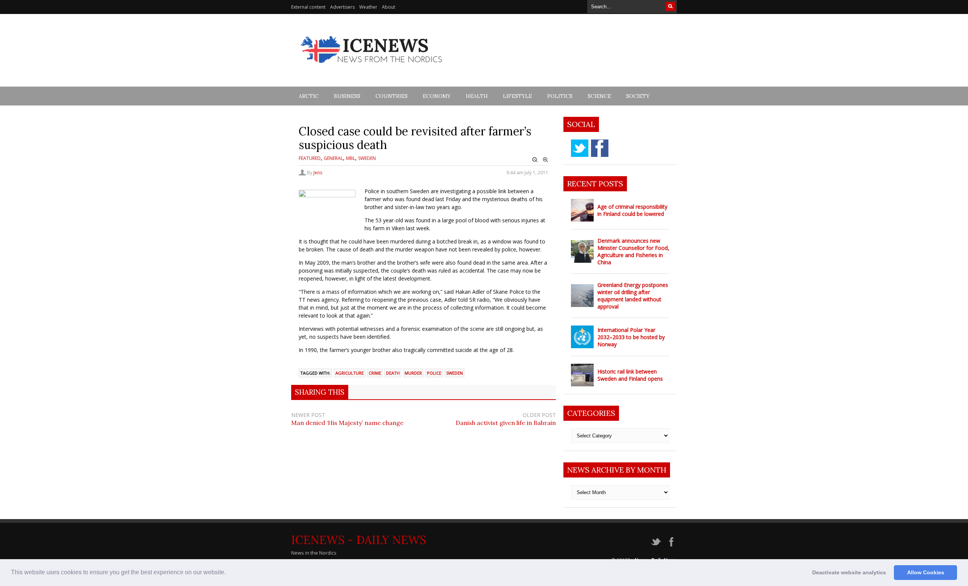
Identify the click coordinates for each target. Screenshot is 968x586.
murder (413, 373)
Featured (310, 158)
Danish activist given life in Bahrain (506, 422)
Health (477, 96)
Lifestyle (517, 96)
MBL (350, 158)
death (393, 373)
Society (638, 96)
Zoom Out (535, 160)
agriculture (349, 373)
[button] (228, 573)
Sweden (367, 158)
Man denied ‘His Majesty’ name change (347, 422)
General (333, 158)
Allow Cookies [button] (925, 572)
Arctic (309, 96)
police (434, 373)
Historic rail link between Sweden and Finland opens (630, 375)
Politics (559, 96)
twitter (579, 148)
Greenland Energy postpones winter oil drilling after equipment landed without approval (632, 295)
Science (599, 96)
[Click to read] (582, 210)
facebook (599, 148)
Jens (317, 172)
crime (375, 373)
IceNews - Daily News (358, 540)
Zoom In (545, 160)
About (388, 7)
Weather (368, 7)
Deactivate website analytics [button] (849, 572)
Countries (391, 96)
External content (308, 7)
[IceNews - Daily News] (372, 67)
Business (347, 96)
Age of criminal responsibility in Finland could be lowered (632, 210)
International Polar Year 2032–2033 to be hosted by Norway (631, 337)
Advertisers (342, 7)
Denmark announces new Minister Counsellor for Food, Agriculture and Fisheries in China (633, 251)
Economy (437, 96)
